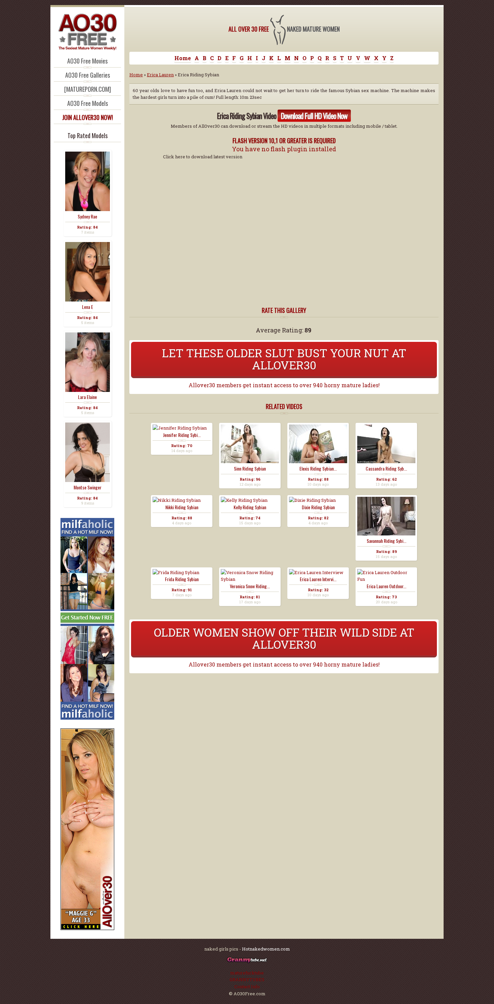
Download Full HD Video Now (314, 115)
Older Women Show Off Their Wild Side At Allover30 (284, 638)
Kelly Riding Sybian (250, 507)
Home (182, 58)
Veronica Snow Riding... (250, 586)
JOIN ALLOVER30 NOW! (87, 117)
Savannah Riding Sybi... (386, 540)
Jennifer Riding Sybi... (182, 435)
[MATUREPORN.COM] (87, 89)
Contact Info (247, 986)
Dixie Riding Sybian (318, 507)
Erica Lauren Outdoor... (386, 586)
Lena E (87, 307)
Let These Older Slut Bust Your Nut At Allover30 (284, 358)
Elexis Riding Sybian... (318, 468)
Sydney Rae (87, 216)
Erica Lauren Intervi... (318, 579)
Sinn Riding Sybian (250, 468)
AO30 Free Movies (87, 60)
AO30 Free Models (87, 103)
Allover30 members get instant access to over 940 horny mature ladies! (284, 385)
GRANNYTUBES (247, 979)
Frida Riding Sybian (182, 579)
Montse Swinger (87, 487)
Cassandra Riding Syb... (386, 468)
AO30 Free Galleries (87, 75)
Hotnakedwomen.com (266, 949)
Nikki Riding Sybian (181, 507)
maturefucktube (247, 973)
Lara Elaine (87, 397)
